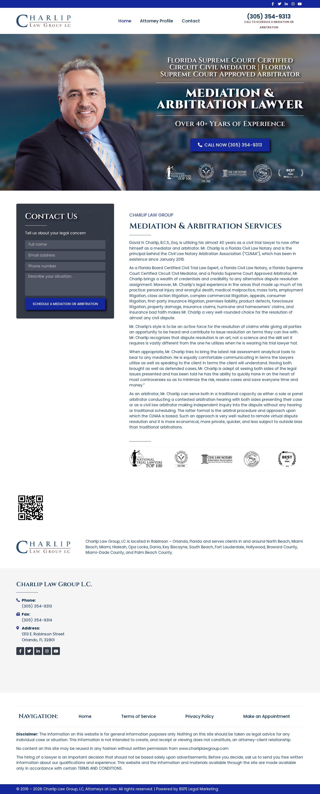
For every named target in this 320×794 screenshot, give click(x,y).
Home (124, 21)
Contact (191, 21)
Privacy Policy (199, 716)
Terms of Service (138, 716)
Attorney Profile (156, 21)
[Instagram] (293, 4)
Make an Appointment (266, 716)
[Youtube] (299, 4)
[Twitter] (279, 4)
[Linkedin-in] (286, 4)
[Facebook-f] (273, 4)
